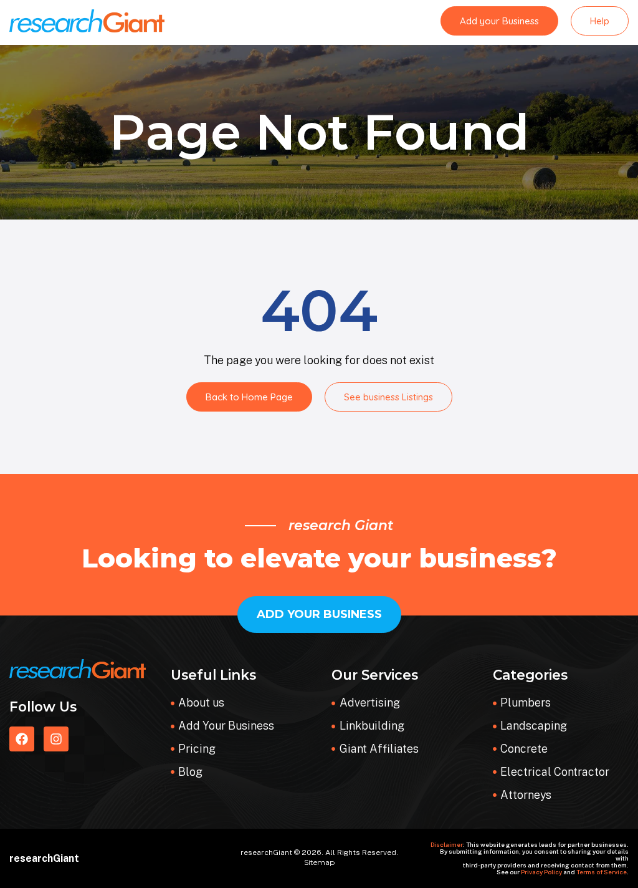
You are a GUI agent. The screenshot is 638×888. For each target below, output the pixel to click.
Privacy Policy (541, 872)
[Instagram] (56, 738)
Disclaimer (447, 844)
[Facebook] (21, 738)
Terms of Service (601, 872)
